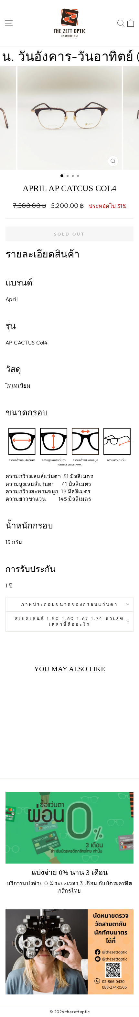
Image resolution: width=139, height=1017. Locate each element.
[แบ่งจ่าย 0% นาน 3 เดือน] (69, 828)
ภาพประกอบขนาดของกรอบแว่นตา (69, 604)
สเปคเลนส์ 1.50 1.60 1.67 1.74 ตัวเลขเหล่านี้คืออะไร (69, 621)
